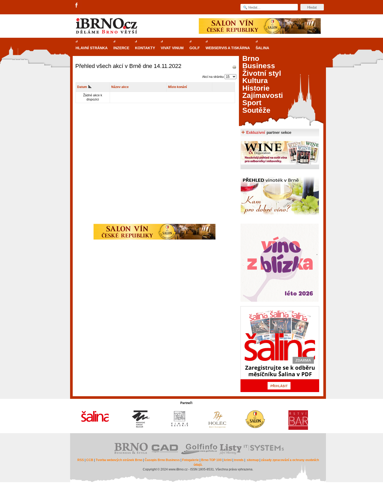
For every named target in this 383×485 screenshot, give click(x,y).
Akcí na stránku (213, 77)
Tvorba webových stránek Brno (119, 460)
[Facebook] (76, 5)
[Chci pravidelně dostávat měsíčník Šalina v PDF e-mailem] (279, 349)
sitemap (253, 460)
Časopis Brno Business (162, 460)
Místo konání (177, 87)
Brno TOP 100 (211, 460)
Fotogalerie (190, 460)
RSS (80, 460)
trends (239, 460)
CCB (89, 460)
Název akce (120, 87)
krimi (228, 460)
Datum (82, 87)
